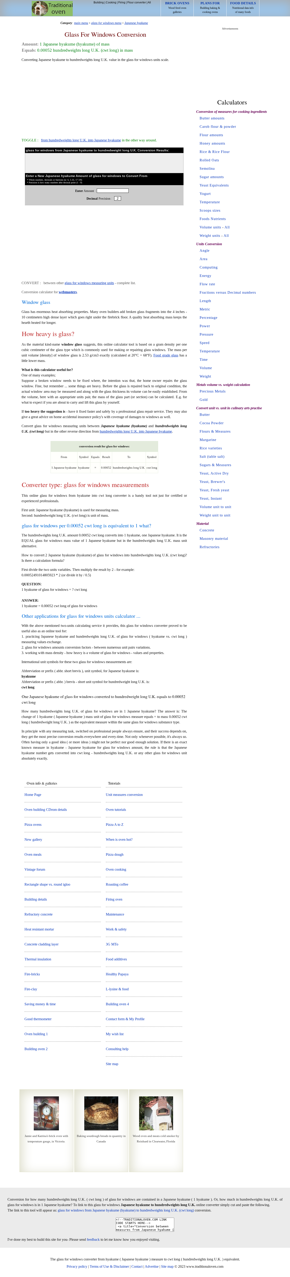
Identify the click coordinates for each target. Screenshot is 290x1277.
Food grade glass (165, 355)
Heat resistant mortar (39, 929)
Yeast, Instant (211, 498)
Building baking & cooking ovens (210, 7)
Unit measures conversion (124, 795)
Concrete (207, 530)
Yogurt (205, 194)
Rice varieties (211, 448)
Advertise (152, 1266)
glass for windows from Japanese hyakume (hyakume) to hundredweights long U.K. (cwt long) (126, 1210)
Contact (137, 1266)
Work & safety (116, 929)
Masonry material (214, 538)
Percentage (209, 318)
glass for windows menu (106, 23)
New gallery (33, 839)
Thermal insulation (37, 959)
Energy (205, 276)
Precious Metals (213, 391)
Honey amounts (212, 143)
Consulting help (117, 1049)
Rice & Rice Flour (215, 152)
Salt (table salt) (212, 456)
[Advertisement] (104, 98)
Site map (112, 1064)
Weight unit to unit (215, 515)
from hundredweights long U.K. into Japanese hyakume (81, 140)
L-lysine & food (117, 989)
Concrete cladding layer (41, 944)
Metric (205, 309)
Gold (204, 400)
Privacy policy (77, 1266)
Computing (209, 267)
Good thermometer (37, 1019)
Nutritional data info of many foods (243, 7)
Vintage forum (34, 869)
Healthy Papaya (117, 974)
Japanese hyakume (136, 23)
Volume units (210, 227)
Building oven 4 (117, 1004)
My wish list (114, 1034)
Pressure (206, 334)
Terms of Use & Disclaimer (109, 1266)
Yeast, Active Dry (214, 473)
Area (204, 259)
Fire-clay (30, 989)
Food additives (116, 959)
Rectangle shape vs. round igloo (47, 884)
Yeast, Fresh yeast (214, 490)
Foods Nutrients (213, 219)
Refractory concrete (38, 914)
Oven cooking (116, 869)
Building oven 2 (36, 1049)
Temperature (210, 202)
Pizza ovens (32, 824)
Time (204, 359)
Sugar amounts (212, 177)
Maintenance (115, 914)
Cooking (111, 2)
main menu (81, 23)
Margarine (208, 440)
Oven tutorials (116, 810)
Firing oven (114, 899)
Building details (35, 899)
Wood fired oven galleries (177, 7)
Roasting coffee (117, 884)
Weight (205, 376)
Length (205, 301)
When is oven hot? (119, 839)
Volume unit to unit (215, 507)
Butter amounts (212, 118)
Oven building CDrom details (45, 810)
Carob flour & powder (218, 126)
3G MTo (112, 944)
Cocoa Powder (212, 423)
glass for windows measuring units (89, 283)
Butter (205, 415)
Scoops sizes (210, 210)
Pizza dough (114, 854)
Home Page (32, 795)
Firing (121, 2)
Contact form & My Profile (125, 1019)
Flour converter (136, 2)
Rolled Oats (209, 160)
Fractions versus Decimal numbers (228, 292)
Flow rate (207, 284)
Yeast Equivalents (214, 185)
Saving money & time (40, 1004)
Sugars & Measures (215, 465)
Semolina (207, 168)
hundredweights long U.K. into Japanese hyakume (136, 431)
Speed (205, 343)
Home (52, 8)
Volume (206, 368)
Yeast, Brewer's (212, 482)
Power (205, 326)
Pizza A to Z (114, 824)
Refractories (210, 547)
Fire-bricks (32, 974)
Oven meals (32, 854)
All (149, 2)
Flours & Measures (215, 431)
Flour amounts (211, 135)
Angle (205, 250)
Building (99, 2)
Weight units (210, 235)
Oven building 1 (36, 1034)
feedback (93, 1239)
